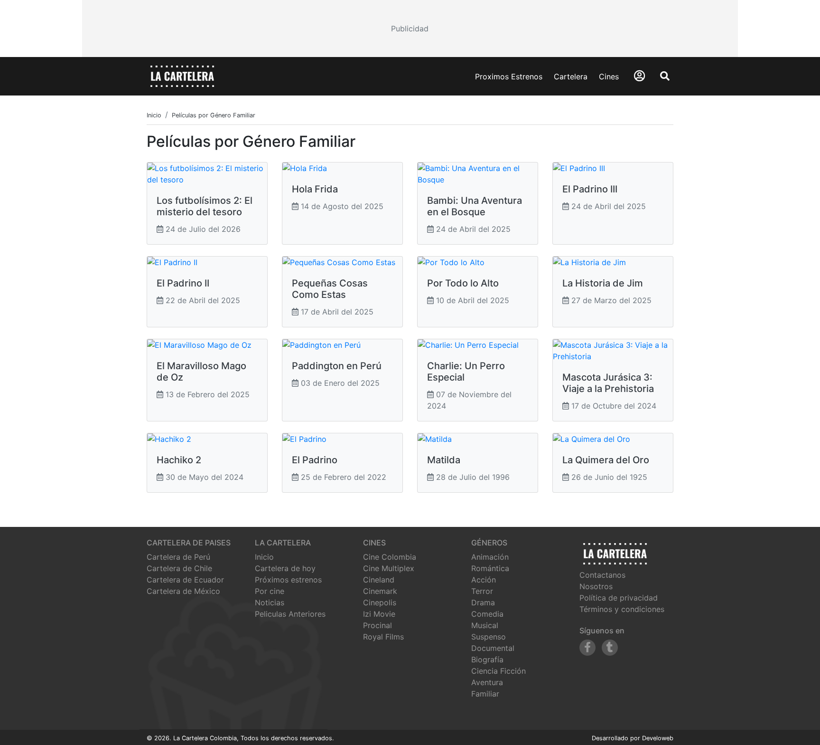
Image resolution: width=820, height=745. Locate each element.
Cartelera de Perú (178, 557)
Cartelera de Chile (179, 568)
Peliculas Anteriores (290, 614)
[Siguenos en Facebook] (587, 648)
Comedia (487, 614)
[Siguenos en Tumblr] (610, 648)
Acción (483, 579)
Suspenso (488, 636)
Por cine (269, 591)
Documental (492, 648)
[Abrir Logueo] (639, 76)
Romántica (490, 568)
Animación (490, 557)
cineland (378, 579)
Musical (484, 625)
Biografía (487, 659)
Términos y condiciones (621, 609)
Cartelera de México (183, 591)
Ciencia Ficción (498, 671)
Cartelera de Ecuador (185, 579)
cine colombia (389, 557)
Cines (609, 76)
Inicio (264, 557)
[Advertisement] (410, 28)
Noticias (269, 602)
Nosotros (596, 586)
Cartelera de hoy (285, 568)
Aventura (487, 682)
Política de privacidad (618, 597)
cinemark (380, 591)
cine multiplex (388, 568)
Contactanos (602, 575)
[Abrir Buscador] (665, 76)
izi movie (379, 614)
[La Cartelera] (182, 75)
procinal (377, 625)
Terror (482, 591)
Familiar (485, 693)
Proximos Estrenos (508, 76)
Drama (483, 602)
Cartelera (570, 76)
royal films (383, 636)
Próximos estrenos (288, 579)
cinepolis (379, 602)
